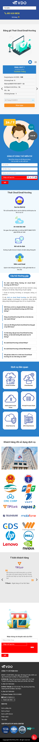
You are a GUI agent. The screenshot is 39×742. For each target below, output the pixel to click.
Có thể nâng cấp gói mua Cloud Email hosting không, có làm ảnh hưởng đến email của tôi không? (18, 335)
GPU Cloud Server (28, 426)
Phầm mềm (5, 717)
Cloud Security (10, 426)
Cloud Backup (28, 385)
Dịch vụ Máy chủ (6, 708)
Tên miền (4, 719)
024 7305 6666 (9, 684)
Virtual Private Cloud (28, 405)
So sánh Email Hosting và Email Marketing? (17, 348)
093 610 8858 (13, 13)
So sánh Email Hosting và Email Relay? (16, 343)
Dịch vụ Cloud (5, 711)
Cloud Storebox (10, 385)
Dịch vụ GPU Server (7, 714)
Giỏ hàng (14, 17)
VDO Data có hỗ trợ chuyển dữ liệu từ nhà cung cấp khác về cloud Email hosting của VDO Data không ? (18, 309)
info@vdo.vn (11, 697)
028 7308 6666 (9, 691)
